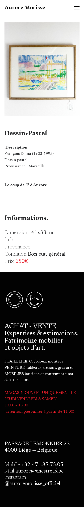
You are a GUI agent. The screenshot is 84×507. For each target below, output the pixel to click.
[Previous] (13, 69)
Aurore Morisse (24, 8)
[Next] (71, 69)
